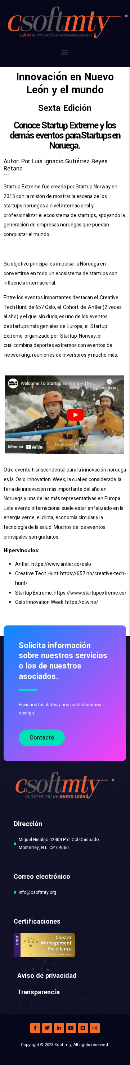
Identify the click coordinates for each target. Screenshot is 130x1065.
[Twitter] (47, 1028)
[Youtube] (71, 1028)
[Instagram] (95, 1028)
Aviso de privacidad (47, 975)
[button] (65, 52)
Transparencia (38, 992)
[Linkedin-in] (59, 1028)
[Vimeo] (83, 1028)
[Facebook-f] (35, 1028)
